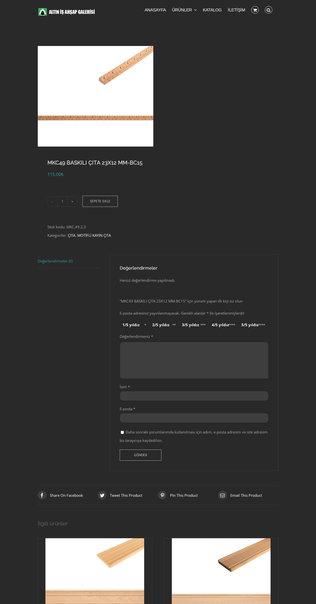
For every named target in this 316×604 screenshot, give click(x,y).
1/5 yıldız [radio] (130, 324)
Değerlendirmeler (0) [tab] (55, 261)
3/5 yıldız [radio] (190, 324)
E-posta (127, 408)
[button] (268, 10)
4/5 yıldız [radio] (220, 324)
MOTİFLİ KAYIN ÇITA (94, 235)
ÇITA (71, 235)
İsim (125, 386)
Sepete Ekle (100, 201)
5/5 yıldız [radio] (249, 324)
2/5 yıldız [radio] (160, 324)
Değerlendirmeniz (136, 336)
